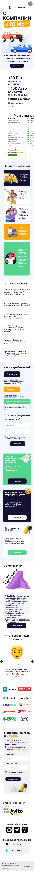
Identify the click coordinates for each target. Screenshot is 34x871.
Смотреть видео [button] (19, 7)
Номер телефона (11, 763)
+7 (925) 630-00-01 (14, 803)
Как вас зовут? (10, 754)
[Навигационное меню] (30, 3)
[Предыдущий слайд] (1, 661)
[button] (10, 7)
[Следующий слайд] (32, 661)
